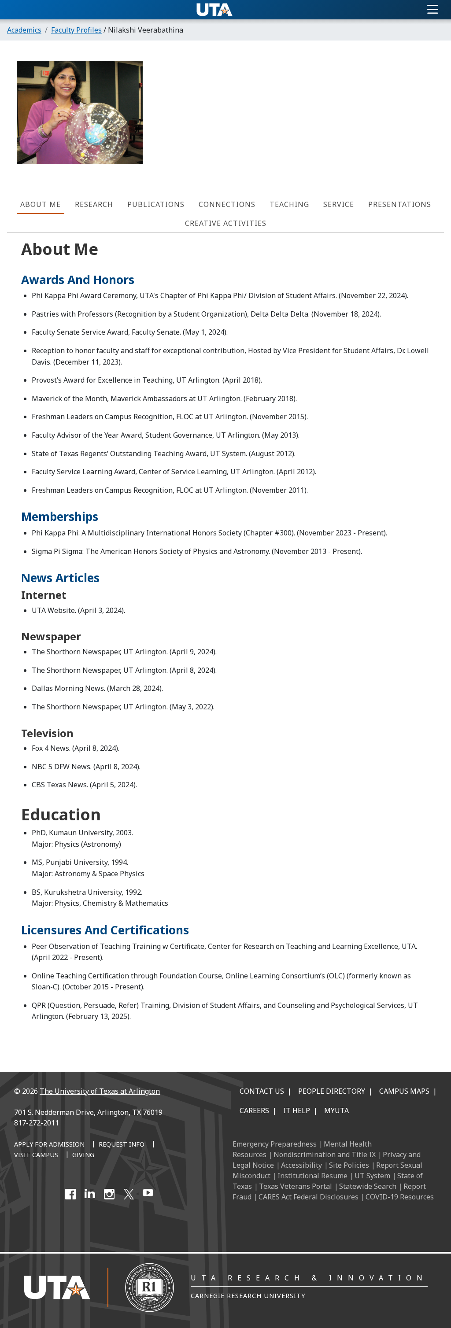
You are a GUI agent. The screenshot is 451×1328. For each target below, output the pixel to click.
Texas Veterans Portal (295, 1186)
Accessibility (301, 1165)
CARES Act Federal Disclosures (309, 1197)
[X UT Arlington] (128, 1194)
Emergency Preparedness (275, 1144)
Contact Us (262, 1091)
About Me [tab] (40, 204)
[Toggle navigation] (432, 9)
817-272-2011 (36, 1123)
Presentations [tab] (399, 204)
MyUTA (336, 1110)
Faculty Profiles (76, 30)
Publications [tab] (156, 204)
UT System (372, 1175)
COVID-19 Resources (400, 1197)
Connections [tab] (227, 204)
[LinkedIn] (90, 1194)
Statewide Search (367, 1186)
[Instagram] (109, 1194)
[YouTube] (148, 1194)
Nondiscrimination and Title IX (325, 1154)
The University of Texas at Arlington (100, 1091)
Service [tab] (338, 204)
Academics (24, 30)
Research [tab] (94, 204)
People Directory (331, 1091)
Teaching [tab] (289, 204)
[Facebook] (70, 1194)
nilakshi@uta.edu (392, 127)
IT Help (296, 1110)
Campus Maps (404, 1091)
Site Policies (349, 1165)
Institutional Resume (312, 1175)
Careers (254, 1110)
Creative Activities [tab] (225, 223)
